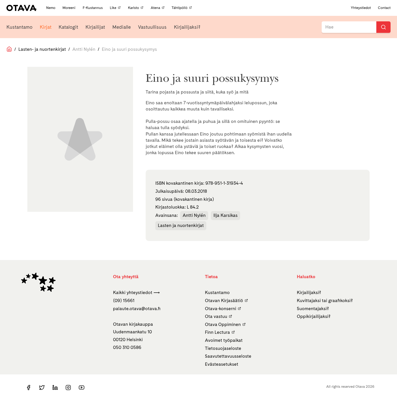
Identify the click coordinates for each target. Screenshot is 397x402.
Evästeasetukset (221, 364)
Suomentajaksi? (313, 308)
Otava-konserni (220, 308)
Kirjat (45, 27)
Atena (155, 8)
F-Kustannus (93, 8)
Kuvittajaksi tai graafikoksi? (325, 300)
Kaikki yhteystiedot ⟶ (136, 292)
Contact (384, 8)
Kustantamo (19, 27)
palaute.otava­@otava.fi (137, 308)
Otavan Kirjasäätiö (224, 300)
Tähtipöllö (179, 8)
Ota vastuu (216, 316)
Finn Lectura (217, 332)
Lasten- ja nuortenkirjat (42, 49)
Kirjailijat (95, 27)
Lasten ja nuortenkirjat (181, 225)
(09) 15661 (123, 300)
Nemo (51, 8)
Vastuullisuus (152, 27)
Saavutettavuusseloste (228, 356)
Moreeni (69, 8)
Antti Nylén (194, 215)
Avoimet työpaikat (224, 340)
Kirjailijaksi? (187, 27)
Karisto (133, 8)
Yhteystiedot (361, 8)
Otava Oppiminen (223, 324)
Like (113, 8)
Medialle (121, 27)
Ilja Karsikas (225, 215)
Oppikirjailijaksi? (314, 316)
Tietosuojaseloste (223, 348)
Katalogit (68, 27)
